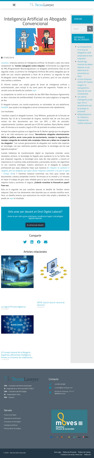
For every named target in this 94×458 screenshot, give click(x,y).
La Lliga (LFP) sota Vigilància (13, 306)
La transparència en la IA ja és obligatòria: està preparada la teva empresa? (84, 52)
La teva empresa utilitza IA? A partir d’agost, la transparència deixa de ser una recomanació (85, 86)
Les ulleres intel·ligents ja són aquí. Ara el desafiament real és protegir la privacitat (84, 104)
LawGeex (5, 62)
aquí (34, 90)
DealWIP (4, 107)
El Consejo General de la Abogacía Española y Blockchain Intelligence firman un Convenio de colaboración (17, 355)
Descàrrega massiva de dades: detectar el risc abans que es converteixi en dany (85, 69)
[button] (14, 5)
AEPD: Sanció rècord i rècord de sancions (51, 304)
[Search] (90, 29)
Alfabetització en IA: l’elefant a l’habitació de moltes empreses (84, 119)
